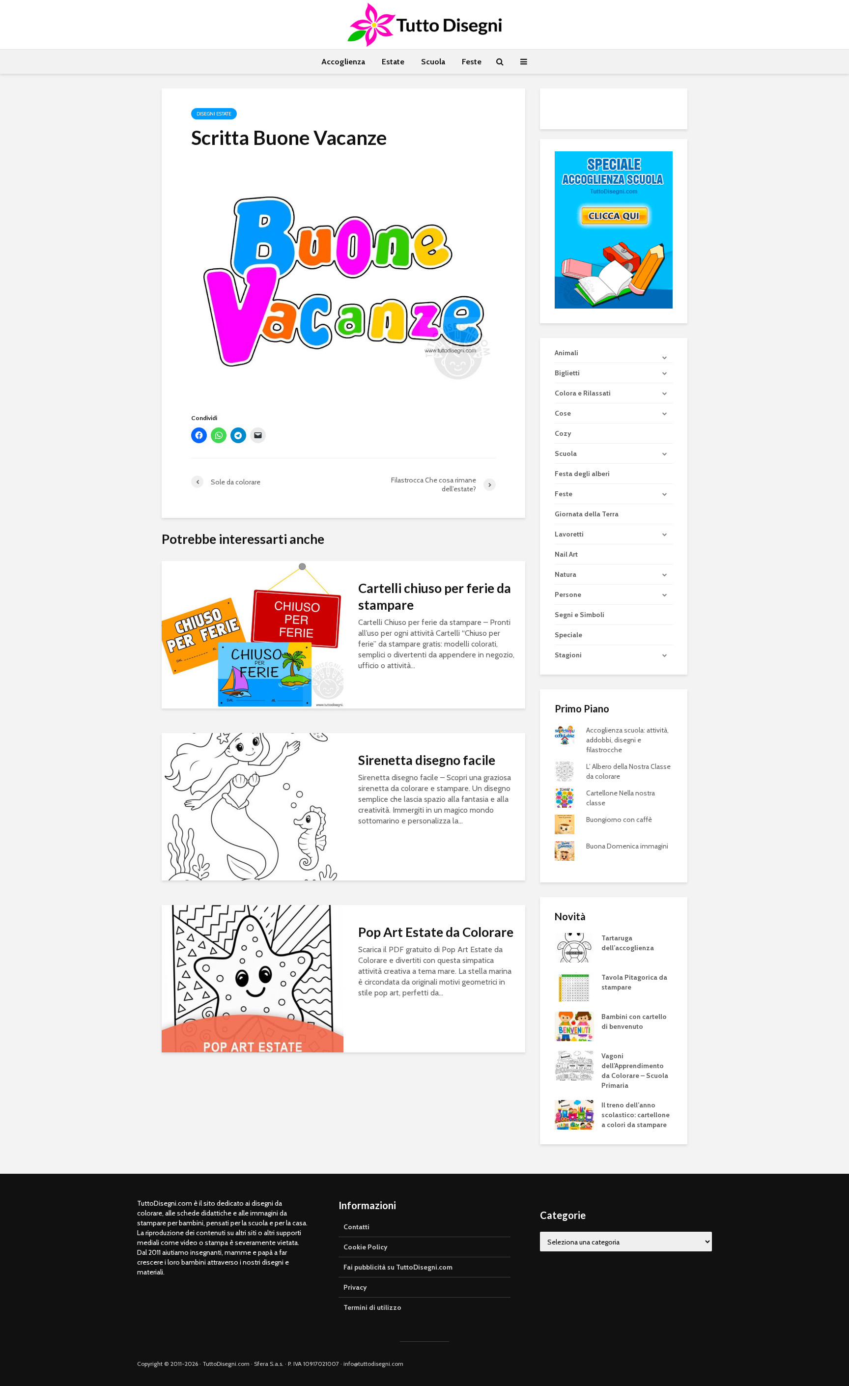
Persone (568, 594)
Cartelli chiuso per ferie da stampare (434, 596)
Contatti (356, 1226)
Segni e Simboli (579, 614)
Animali (566, 352)
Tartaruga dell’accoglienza (627, 942)
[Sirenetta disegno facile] (252, 806)
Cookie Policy (365, 1247)
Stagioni (568, 655)
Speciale (568, 634)
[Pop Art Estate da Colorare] (252, 978)
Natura (565, 574)
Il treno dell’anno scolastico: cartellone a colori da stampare (635, 1115)
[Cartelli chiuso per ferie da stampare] (252, 634)
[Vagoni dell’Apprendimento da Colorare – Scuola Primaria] (574, 1065)
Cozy (563, 433)
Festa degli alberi (582, 473)
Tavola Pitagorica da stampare (634, 982)
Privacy (355, 1287)
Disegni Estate (214, 114)
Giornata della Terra (587, 513)
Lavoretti (569, 534)
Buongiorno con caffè (619, 819)
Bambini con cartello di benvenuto (634, 1021)
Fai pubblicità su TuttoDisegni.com (398, 1267)
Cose (563, 413)
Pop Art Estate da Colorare (435, 932)
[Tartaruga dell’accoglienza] (574, 947)
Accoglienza (343, 61)
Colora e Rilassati (583, 393)
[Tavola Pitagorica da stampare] (574, 986)
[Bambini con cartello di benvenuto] (574, 1025)
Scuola (433, 61)
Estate (393, 61)
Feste (471, 61)
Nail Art (566, 554)
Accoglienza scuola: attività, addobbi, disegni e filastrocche (627, 740)
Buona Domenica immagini (627, 846)
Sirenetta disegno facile (426, 760)
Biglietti (567, 372)
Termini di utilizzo (372, 1307)
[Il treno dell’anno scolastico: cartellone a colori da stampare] (574, 1114)
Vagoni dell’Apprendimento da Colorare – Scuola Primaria (634, 1070)
